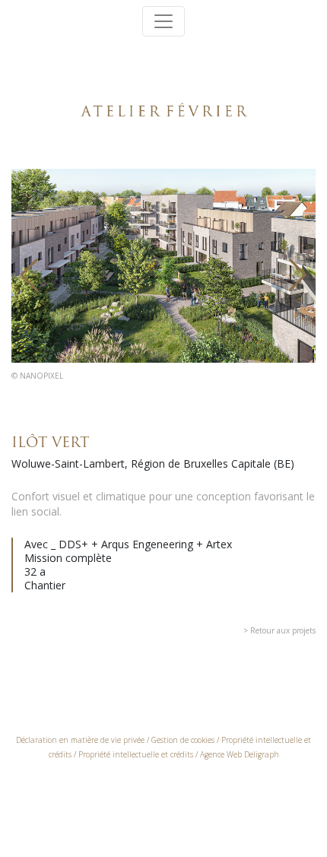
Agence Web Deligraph (239, 754)
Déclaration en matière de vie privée (80, 740)
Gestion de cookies (182, 740)
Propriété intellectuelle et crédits (135, 754)
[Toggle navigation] (163, 21)
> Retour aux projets (279, 630)
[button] (29, 275)
